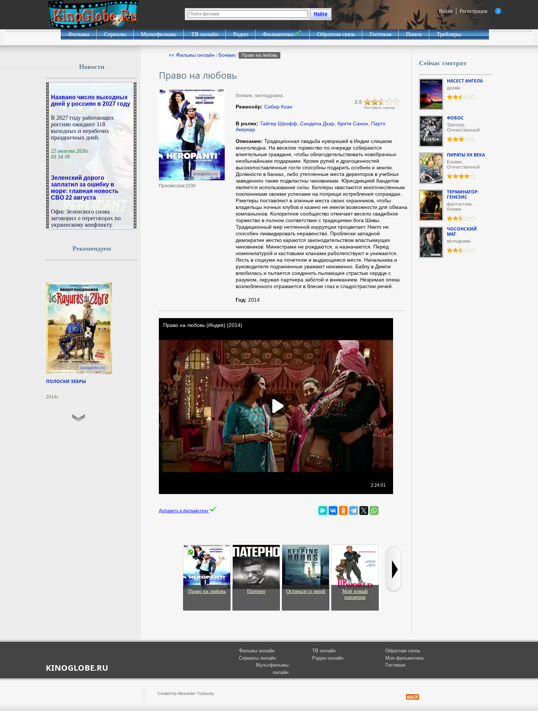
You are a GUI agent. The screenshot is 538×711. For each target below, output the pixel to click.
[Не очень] (374, 102)
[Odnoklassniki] (343, 510)
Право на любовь (207, 591)
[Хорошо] (389, 102)
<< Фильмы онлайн (192, 55)
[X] (363, 510)
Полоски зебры (66, 381)
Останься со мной (305, 591)
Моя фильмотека (404, 658)
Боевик (226, 55)
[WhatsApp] (374, 510)
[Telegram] (353, 510)
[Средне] (382, 102)
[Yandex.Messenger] (322, 510)
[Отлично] (396, 102)
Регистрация (473, 10)
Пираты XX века (466, 155)
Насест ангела (465, 81)
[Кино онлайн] (93, 14)
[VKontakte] (333, 510)
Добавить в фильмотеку (184, 510)
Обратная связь (336, 34)
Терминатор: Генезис (463, 194)
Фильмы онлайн (256, 650)
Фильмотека (278, 34)
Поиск (414, 34)
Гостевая (380, 34)
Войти (446, 10)
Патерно (256, 591)
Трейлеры (449, 34)
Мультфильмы (158, 34)
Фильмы (78, 34)
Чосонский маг (462, 231)
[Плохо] (367, 102)
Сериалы (115, 34)
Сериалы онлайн (257, 658)
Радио (240, 34)
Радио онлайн (327, 658)
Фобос (455, 118)
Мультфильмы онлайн (272, 668)
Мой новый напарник (355, 594)
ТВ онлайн (204, 34)
